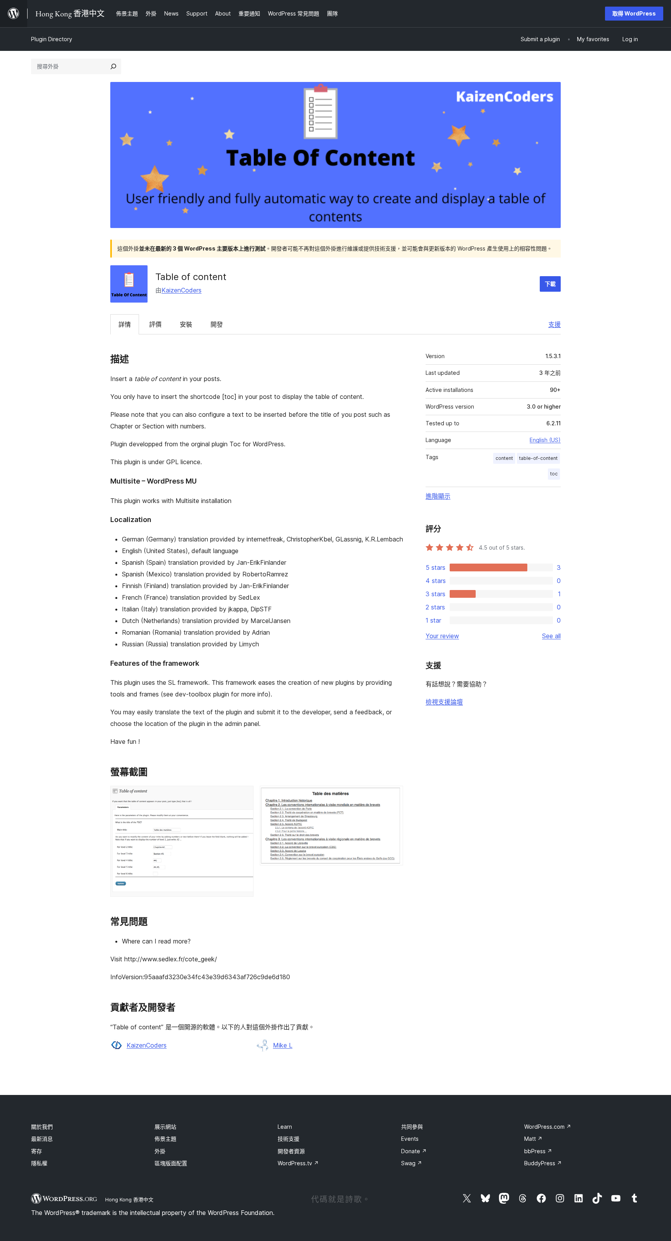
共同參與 (412, 1126)
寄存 (36, 1151)
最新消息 (42, 1138)
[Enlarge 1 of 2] (243, 796)
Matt (533, 1138)
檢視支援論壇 (444, 702)
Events (410, 1138)
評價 (155, 324)
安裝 (186, 324)
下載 (550, 283)
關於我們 (42, 1126)
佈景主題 (165, 1138)
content (504, 458)
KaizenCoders (182, 290)
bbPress (538, 1151)
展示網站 (165, 1126)
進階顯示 (438, 496)
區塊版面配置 (171, 1163)
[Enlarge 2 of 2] (392, 796)
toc (554, 474)
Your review (442, 636)
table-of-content (538, 458)
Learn (285, 1126)
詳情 (124, 324)
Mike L (282, 1045)
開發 (216, 324)
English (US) (545, 440)
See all (551, 636)
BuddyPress (543, 1163)
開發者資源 (291, 1151)
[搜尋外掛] (113, 66)
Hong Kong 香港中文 (129, 1199)
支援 (554, 324)
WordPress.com (547, 1126)
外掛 (160, 1151)
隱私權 (39, 1163)
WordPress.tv (298, 1163)
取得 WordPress (634, 13)
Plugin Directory (51, 39)
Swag (411, 1163)
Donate (414, 1151)
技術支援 (288, 1138)
